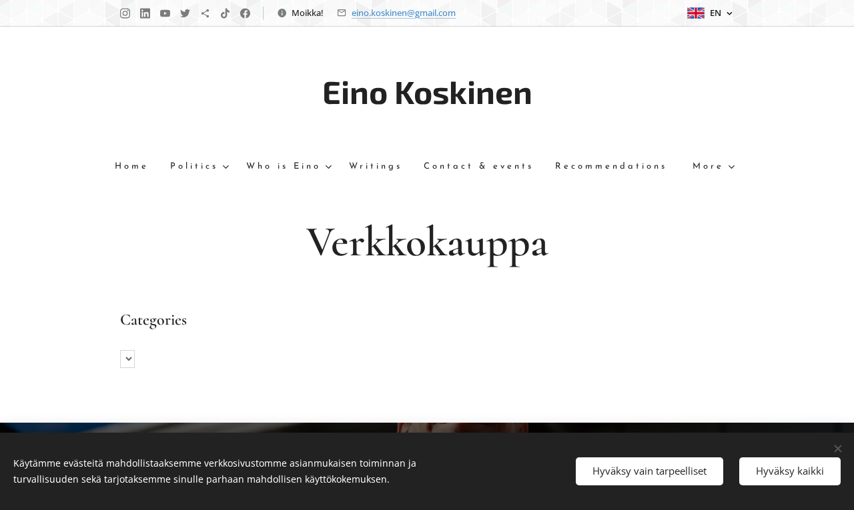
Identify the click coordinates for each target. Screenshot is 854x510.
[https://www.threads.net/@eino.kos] (205, 13)
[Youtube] (165, 13)
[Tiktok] (225, 13)
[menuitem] (137, 167)
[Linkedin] (145, 13)
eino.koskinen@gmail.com (404, 13)
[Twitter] (185, 13)
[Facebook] (245, 13)
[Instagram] (125, 13)
